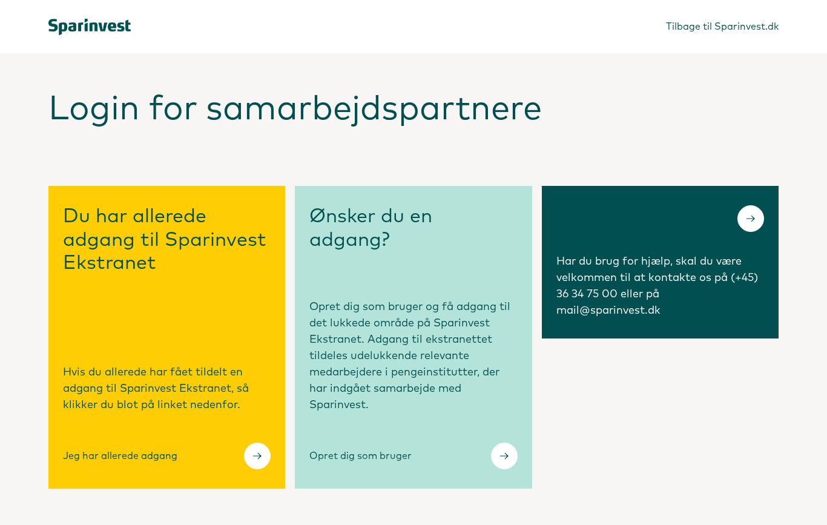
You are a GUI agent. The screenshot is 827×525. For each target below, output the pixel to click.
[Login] (750, 218)
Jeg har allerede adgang (120, 456)
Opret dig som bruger (360, 456)
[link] (90, 27)
